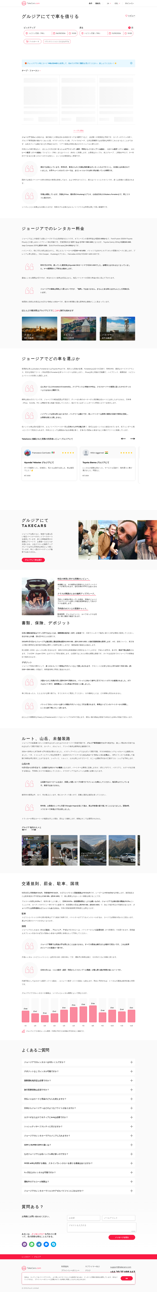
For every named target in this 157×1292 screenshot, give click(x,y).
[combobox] (40, 33)
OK (127, 1278)
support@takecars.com (120, 1267)
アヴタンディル (126, 543)
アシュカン (146, 543)
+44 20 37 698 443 (122, 1272)
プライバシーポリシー (70, 1270)
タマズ (105, 544)
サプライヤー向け (92, 1267)
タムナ (86, 544)
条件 (90, 3)
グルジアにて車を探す (33, 560)
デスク (88, 1270)
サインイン (129, 3)
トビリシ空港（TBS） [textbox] (37, 33)
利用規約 (65, 1267)
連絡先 (97, 3)
